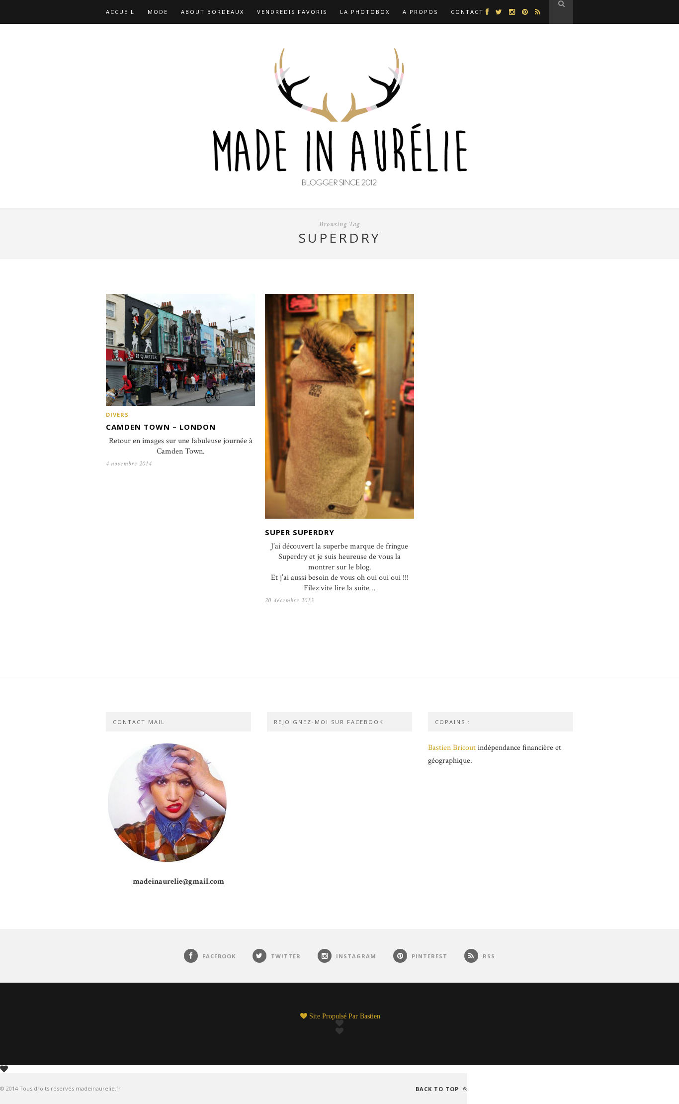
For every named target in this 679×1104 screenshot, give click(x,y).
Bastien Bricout (452, 747)
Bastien (370, 1015)
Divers (117, 414)
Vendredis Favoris (292, 11)
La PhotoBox (365, 11)
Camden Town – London (161, 427)
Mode (158, 11)
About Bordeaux (212, 11)
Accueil (120, 11)
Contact (467, 11)
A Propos (420, 11)
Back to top (438, 1088)
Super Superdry (300, 532)
